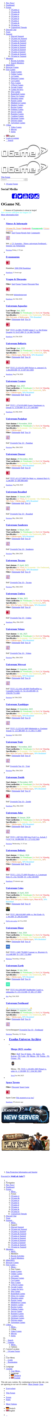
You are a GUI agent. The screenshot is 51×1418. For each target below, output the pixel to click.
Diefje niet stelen (11, 921)
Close (41, 1384)
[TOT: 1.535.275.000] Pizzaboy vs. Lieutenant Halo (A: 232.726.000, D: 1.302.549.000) (26, 876)
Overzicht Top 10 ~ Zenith (20, 802)
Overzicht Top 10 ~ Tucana (21, 582)
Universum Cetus (14, 888)
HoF (22, 319)
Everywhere (10, 1388)
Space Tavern (13, 1082)
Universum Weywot (16, 664)
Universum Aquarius (16, 306)
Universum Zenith (15, 777)
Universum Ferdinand (17, 1003)
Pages (8, 1400)
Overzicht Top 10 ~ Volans (20, 653)
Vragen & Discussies (16, 279)
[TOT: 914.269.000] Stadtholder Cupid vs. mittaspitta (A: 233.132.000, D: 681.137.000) (24, 991)
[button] (25, 67)
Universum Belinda (16, 850)
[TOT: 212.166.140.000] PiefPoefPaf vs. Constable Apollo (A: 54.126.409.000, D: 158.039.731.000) (24, 691)
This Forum (5, 177)
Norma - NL (45, 1056)
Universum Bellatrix (16, 343)
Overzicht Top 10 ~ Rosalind (21, 514)
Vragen (24, 284)
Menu (13, 1192)
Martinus (9, 959)
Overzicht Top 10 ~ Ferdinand (31, 1030)
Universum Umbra (15, 593)
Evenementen (13, 257)
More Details (33, 1384)
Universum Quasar (15, 454)
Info (28, 233)
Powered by (13, 1176)
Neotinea (9, 250)
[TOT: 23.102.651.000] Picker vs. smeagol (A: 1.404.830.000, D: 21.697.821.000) (26, 369)
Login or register (12, 138)
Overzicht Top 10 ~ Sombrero (22, 549)
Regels (24, 233)
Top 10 (27, 319)
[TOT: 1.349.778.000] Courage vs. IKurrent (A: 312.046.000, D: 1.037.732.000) (27, 953)
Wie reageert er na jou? (25, 1098)
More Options (11, 1404)
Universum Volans (15, 629)
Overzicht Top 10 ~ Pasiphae (21, 443)
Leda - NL (25, 1056)
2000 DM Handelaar (22, 268)
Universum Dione (15, 928)
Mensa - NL (34, 1056)
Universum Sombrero (17, 525)
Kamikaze (9, 272)
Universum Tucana (15, 560)
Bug (37, 284)
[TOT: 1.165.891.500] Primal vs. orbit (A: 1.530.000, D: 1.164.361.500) (29, 1070)
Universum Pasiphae (16, 418)
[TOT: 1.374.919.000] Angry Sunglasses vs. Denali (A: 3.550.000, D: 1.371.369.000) (25, 406)
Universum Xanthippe (17, 704)
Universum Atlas (14, 813)
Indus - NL (31, 1054)
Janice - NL (40, 1054)
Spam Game (24, 1087)
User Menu (15, 1371)
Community (35, 233)
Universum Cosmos (16, 381)
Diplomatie (16, 319)
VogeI (13, 1075)
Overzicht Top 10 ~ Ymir (20, 766)
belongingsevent (20, 295)
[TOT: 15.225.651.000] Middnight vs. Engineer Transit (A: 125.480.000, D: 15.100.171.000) (26, 729)
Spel (13, 233)
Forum (18, 233)
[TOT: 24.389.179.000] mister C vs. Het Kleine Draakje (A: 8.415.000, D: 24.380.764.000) (26, 331)
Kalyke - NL (16, 1056)
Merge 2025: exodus (21, 1049)
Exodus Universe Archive (25, 1039)
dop (7, 996)
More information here (10, 215)
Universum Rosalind (16, 492)
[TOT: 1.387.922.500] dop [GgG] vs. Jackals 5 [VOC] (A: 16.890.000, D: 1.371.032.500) (26, 838)
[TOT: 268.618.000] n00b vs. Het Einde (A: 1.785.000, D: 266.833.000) (25, 915)
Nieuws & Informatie (16, 223)
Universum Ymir (14, 742)
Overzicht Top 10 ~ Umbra (20, 618)
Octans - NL (16, 1058)
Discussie (31, 284)
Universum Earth (15, 965)
